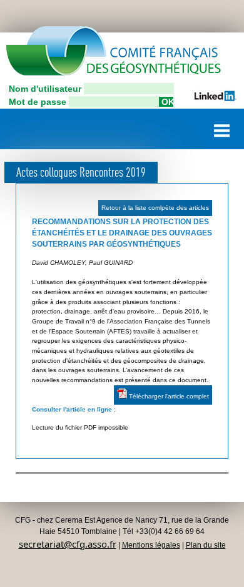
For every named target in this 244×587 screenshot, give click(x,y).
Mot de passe (37, 102)
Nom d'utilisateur (45, 89)
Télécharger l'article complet (168, 396)
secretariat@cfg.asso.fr (67, 544)
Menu (222, 126)
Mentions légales (151, 545)
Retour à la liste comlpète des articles (155, 207)
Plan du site (206, 545)
